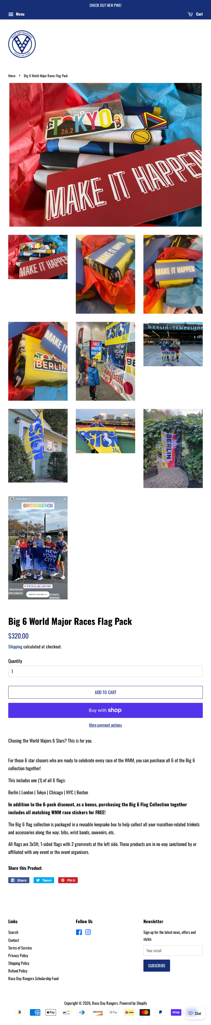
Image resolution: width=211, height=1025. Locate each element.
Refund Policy (17, 971)
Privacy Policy (18, 955)
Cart (199, 14)
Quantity (15, 660)
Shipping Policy (18, 963)
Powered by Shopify (133, 1003)
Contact (13, 940)
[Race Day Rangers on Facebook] (79, 933)
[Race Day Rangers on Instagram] (88, 933)
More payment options (105, 725)
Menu (19, 14)
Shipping (15, 646)
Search (13, 932)
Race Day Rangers (105, 1003)
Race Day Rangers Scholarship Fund (33, 978)
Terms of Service (20, 948)
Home (11, 75)
